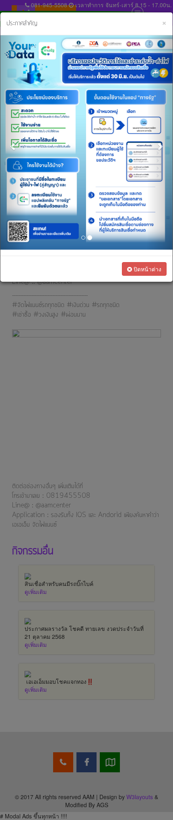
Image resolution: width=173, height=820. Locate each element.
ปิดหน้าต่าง (146, 269)
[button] (13, 142)
